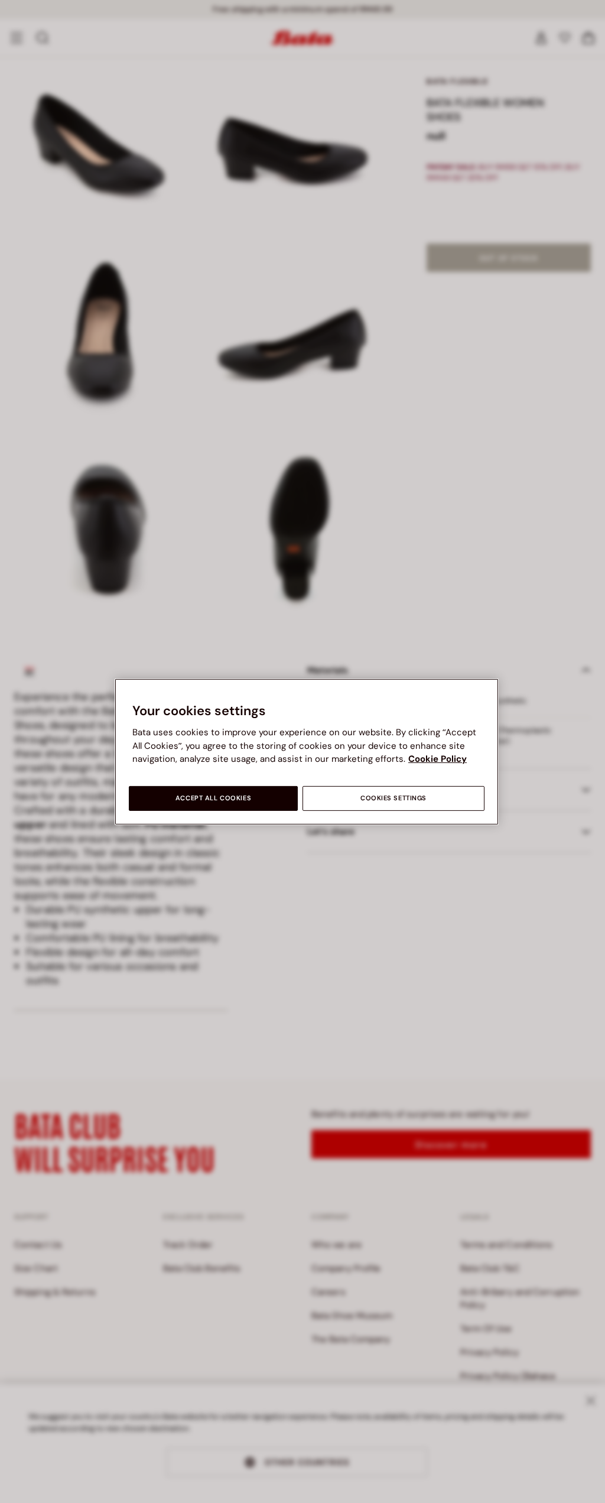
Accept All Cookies (213, 798)
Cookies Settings (393, 798)
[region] (307, 751)
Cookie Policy (437, 759)
